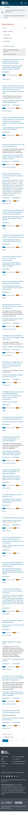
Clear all (12, 46)
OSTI (7, 79)
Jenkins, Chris (19, 157)
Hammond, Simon (10, 185)
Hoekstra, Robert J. (8, 186)
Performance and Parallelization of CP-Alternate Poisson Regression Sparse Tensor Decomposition (13, 212)
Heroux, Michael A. (13, 375)
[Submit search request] (24, 28)
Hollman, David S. (15, 216)
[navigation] (14, 737)
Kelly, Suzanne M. (6, 188)
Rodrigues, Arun (11, 191)
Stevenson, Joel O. (16, 570)
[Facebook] (2, 776)
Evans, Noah (5, 318)
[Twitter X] (15, 776)
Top (24, 811)
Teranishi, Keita (6, 100)
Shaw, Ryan (17, 572)
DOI (3, 79)
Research (7, 7)
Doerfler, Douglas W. (15, 499)
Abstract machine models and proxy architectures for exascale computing (12, 590)
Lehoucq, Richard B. (12, 67)
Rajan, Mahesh (6, 499)
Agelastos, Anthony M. (8, 572)
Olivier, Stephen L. (13, 318)
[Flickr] (10, 776)
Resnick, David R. (6, 602)
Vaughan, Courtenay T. (14, 69)
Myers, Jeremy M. (12, 218)
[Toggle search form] (21, 2)
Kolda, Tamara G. (16, 264)
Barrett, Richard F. (7, 65)
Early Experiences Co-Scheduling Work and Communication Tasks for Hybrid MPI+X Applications (13, 678)
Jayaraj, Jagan (5, 626)
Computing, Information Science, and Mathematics (14, 11)
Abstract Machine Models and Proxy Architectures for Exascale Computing (12, 175)
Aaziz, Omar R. (15, 65)
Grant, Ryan (18, 453)
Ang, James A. (5, 180)
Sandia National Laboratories (7, 784)
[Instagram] (4, 776)
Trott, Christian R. (16, 500)
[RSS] (18, 776)
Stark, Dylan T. (16, 451)
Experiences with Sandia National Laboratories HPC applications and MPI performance (13, 564)
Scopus (8, 110)
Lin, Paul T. (5, 375)
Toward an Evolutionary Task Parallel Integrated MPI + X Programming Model (11, 471)
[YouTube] (7, 776)
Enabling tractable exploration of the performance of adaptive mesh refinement (13, 337)
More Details (6, 71)
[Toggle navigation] (2, 12)
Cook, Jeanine (15, 155)
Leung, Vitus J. (20, 600)
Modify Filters (8, 41)
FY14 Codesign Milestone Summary (13, 517)
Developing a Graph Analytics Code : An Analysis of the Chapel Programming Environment (13, 61)
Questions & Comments (7, 772)
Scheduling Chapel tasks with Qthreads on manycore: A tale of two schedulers (12, 306)
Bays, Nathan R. (16, 454)
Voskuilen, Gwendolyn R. (8, 195)
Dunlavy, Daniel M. (15, 100)
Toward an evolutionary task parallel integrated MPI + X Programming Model (11, 438)
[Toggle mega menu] (25, 2)
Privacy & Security (19, 772)
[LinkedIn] (12, 776)
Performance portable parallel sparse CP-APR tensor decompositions (11, 258)
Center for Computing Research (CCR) (14, 16)
